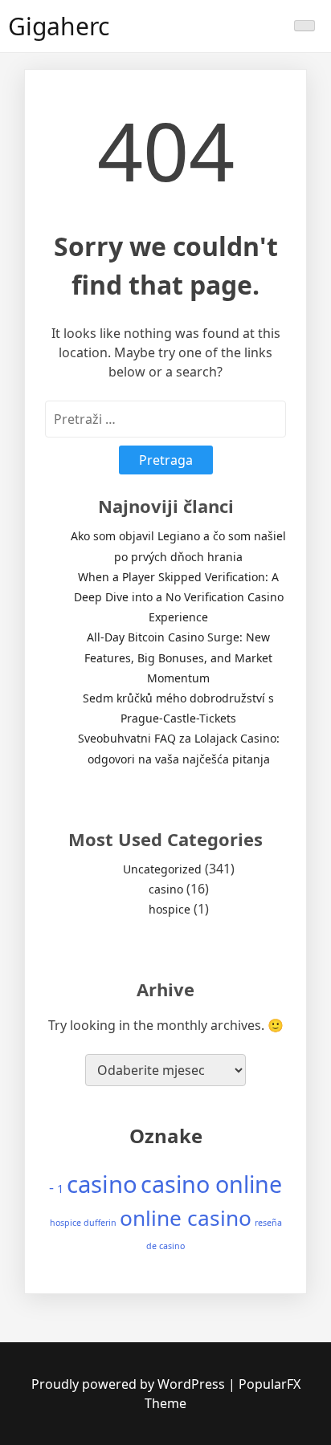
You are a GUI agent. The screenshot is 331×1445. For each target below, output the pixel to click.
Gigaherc (58, 26)
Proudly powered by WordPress (129, 1384)
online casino (185, 1217)
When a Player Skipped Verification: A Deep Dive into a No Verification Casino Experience (179, 597)
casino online (211, 1183)
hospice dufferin (83, 1222)
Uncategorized (162, 869)
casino (166, 889)
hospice (169, 909)
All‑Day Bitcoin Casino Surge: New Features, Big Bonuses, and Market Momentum (178, 657)
